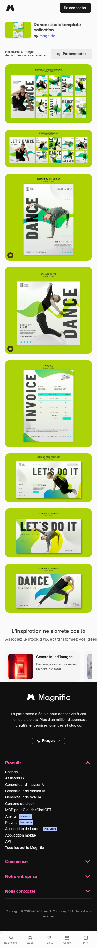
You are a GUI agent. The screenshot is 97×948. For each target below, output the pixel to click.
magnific (47, 35)
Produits (13, 762)
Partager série (75, 53)
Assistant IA (15, 778)
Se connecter (75, 7)
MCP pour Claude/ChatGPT (28, 809)
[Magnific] (10, 8)
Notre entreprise (21, 876)
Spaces (11, 772)
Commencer (17, 861)
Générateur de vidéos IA (25, 790)
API (8, 841)
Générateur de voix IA (23, 797)
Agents (18, 816)
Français (48, 741)
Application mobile (20, 835)
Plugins (18, 822)
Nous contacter (20, 891)
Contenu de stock (20, 803)
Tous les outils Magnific (24, 847)
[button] (48, 741)
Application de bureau (30, 828)
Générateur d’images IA (24, 784)
